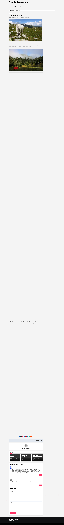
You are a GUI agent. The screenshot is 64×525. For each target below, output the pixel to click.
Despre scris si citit (24, 455)
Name (11, 502)
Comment (11, 491)
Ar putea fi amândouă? (36, 458)
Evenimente (12, 456)
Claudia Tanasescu (18, 2)
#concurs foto (22, 17)
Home (10, 6)
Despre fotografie (35, 455)
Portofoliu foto (16, 6)
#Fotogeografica (26, 17)
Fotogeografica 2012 (15, 15)
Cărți (12, 6)
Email (11, 505)
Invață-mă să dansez (13, 458)
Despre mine (22, 6)
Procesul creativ (39, 456)
